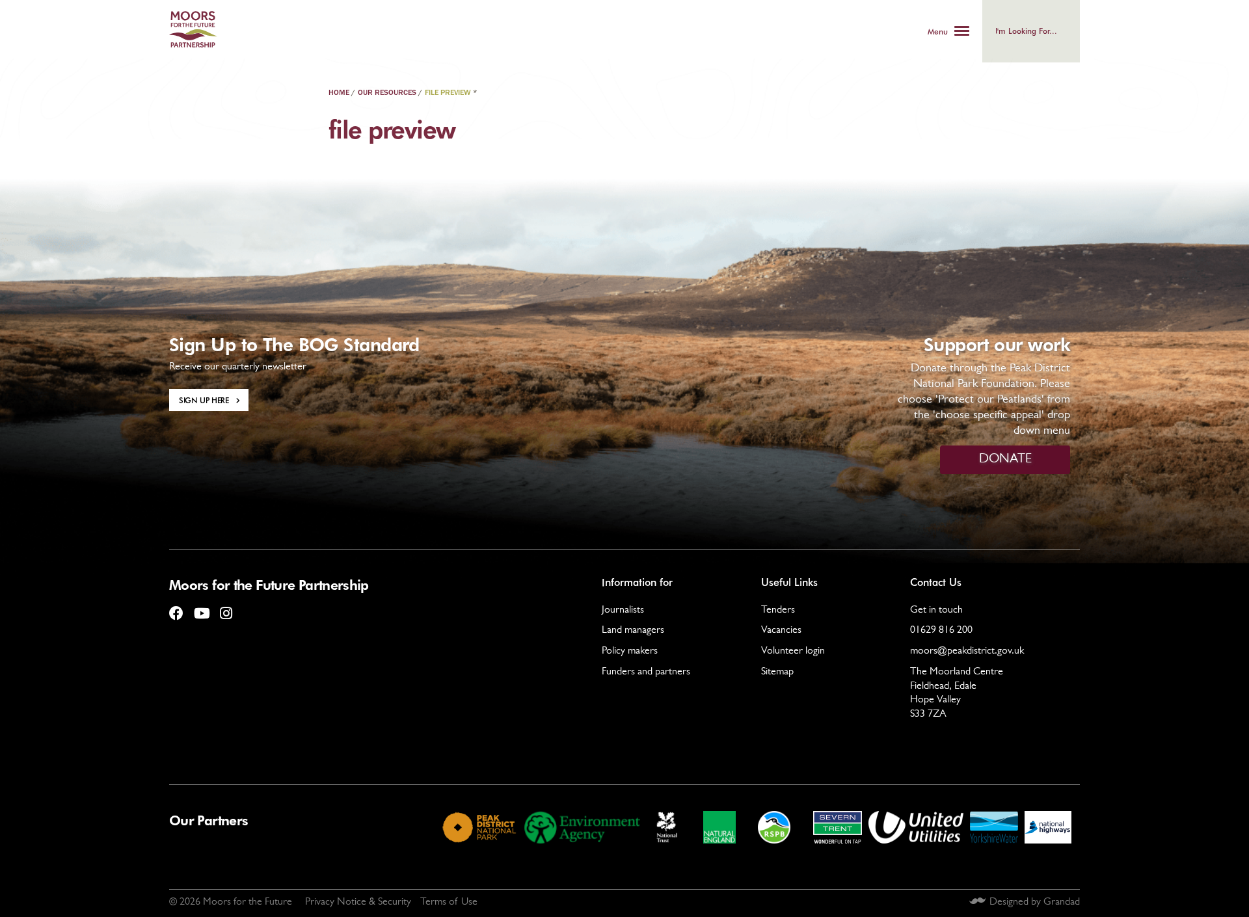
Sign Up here (204, 400)
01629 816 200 (941, 631)
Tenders (778, 610)
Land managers (633, 631)
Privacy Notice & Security (358, 902)
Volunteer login (793, 651)
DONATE (1005, 459)
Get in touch (936, 610)
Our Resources (387, 93)
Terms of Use (448, 902)
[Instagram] (226, 608)
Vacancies (781, 631)
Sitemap (777, 672)
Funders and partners (646, 672)
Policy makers (630, 651)
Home (339, 93)
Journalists (623, 610)
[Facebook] (176, 608)
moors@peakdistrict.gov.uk (967, 651)
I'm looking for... (1026, 30)
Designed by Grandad (1034, 902)
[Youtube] (201, 608)
